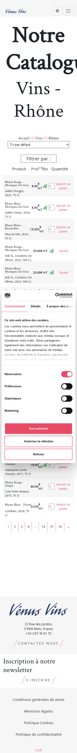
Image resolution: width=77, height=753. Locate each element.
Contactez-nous (38, 643)
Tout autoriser (38, 428)
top (38, 750)
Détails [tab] (35, 306)
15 (51, 526)
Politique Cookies (38, 722)
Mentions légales (38, 711)
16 (60, 526)
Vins (39, 138)
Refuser (38, 454)
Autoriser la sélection (38, 441)
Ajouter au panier (63, 186)
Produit (19, 169)
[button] (38, 159)
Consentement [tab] (15, 306)
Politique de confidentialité (39, 734)
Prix (37, 169)
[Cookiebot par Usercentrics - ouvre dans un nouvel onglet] (55, 295)
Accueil (23, 138)
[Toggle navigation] (57, 11)
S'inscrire (38, 680)
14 (43, 526)
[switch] (66, 386)
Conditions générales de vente (38, 699)
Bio (45, 169)
